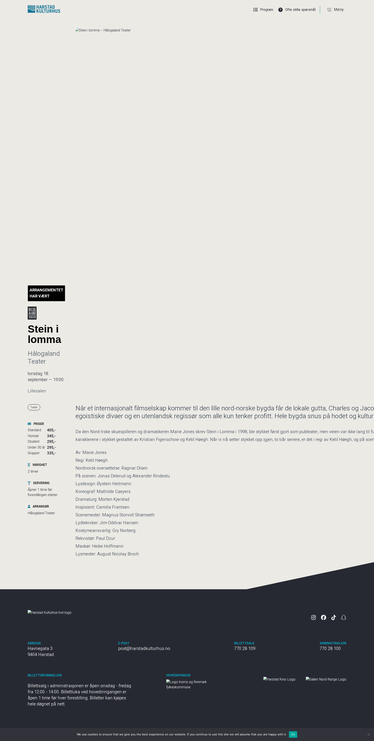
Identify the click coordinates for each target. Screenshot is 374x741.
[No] (368, 734)
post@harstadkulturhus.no (144, 648)
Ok (293, 734)
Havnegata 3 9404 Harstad (41, 651)
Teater (34, 407)
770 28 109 (244, 648)
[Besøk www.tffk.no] (198, 684)
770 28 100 (330, 648)
